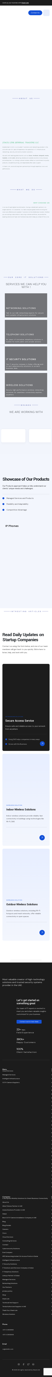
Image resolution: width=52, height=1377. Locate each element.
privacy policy (7, 1291)
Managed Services (8, 1074)
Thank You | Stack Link (9, 1310)
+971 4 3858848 (8, 1335)
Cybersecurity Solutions (11, 1248)
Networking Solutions (9, 1283)
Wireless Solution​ (8, 1314)
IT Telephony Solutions (10, 1271)
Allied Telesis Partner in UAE (12, 1206)
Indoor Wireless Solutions (21, 809)
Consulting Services (9, 1241)
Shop (4, 1295)
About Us (5, 1202)
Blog (4, 1221)
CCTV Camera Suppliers (11, 1082)
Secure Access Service (19, 721)
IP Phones (12, 526)
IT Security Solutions (9, 1264)
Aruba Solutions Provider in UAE (13, 1210)
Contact (5, 1244)
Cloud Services (7, 1071)
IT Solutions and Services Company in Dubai (17, 1268)
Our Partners (7, 1287)
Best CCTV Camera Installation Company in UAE (19, 1217)
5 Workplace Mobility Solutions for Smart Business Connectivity (25, 1198)
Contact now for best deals (29, 1022)
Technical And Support (10, 1302)
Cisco (4, 1233)
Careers (5, 1229)
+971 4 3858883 (8, 1330)
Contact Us (35, 13)
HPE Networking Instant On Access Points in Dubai (20, 1256)
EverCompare (7, 1252)
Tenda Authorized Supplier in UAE (14, 1306)
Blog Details (6, 1225)
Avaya (4, 1214)
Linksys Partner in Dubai (10, 1275)
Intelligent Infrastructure (11, 1078)
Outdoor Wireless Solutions (22, 904)
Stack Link (25, 3)
